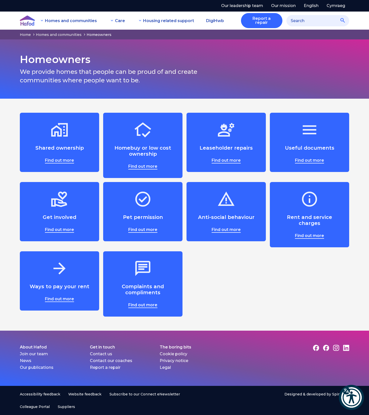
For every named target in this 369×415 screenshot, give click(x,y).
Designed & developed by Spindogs (316, 394)
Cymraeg (336, 5)
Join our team (34, 353)
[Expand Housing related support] (140, 21)
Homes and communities (71, 20)
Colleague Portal (35, 406)
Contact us (101, 353)
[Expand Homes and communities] (42, 21)
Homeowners (99, 34)
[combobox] (317, 20)
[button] (351, 397)
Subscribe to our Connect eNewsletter (144, 394)
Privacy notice (174, 360)
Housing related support (168, 20)
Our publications (36, 367)
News (25, 360)
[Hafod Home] (27, 21)
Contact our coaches (111, 360)
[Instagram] (336, 348)
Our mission (283, 5)
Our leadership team (242, 5)
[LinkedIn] (346, 348)
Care (120, 20)
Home (25, 34)
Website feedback (84, 394)
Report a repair (105, 367)
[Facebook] (316, 348)
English (311, 5)
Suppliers (66, 406)
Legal (165, 367)
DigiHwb (215, 20)
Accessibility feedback (40, 394)
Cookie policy (173, 353)
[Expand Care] (112, 21)
